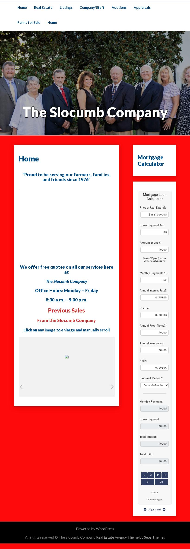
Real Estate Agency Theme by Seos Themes (130, 537)
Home (22, 7)
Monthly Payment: (151, 401)
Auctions (119, 7)
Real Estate (43, 7)
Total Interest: (148, 436)
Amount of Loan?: (151, 242)
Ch (161, 481)
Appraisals (142, 7)
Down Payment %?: (152, 225)
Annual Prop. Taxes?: (153, 325)
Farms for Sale (28, 22)
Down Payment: (150, 419)
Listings (66, 7)
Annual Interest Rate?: (153, 290)
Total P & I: (146, 454)
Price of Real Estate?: (153, 207)
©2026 (155, 492)
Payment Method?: (151, 378)
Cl (151, 474)
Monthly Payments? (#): (155, 273)
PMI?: (143, 360)
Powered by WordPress (95, 528)
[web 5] (91, 386)
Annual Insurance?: (152, 343)
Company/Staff (92, 7)
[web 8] (53, 386)
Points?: (145, 308)
